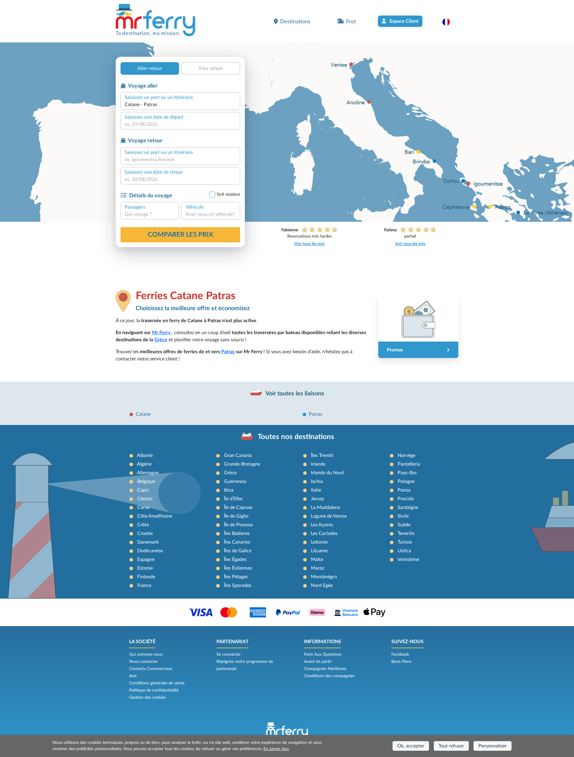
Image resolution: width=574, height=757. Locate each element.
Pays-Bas (407, 472)
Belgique (146, 481)
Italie (316, 490)
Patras (228, 351)
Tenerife (406, 533)
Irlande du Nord (327, 472)
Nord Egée (322, 585)
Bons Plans (401, 662)
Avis (133, 676)
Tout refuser (451, 746)
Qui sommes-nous (146, 654)
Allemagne (148, 472)
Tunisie (405, 542)
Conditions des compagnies (329, 676)
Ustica (404, 550)
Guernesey (235, 481)
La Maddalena (325, 507)
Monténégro (324, 576)
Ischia (317, 481)
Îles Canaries (237, 542)
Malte (317, 559)
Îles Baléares (237, 533)
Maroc (318, 568)
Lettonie (319, 542)
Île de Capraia (238, 507)
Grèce (160, 339)
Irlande (318, 464)
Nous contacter (143, 662)
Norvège (406, 455)
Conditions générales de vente (156, 683)
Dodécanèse (150, 550)
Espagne (146, 559)
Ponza (404, 490)
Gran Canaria (238, 455)
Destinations (295, 21)
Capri (143, 490)
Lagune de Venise (329, 516)
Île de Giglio (236, 516)
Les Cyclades (324, 533)
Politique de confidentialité (153, 690)
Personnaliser (492, 746)
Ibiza (228, 490)
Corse (143, 507)
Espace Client (403, 21)
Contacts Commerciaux (150, 669)
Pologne (406, 481)
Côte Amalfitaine (154, 516)
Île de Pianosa (238, 524)
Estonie (145, 568)
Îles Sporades (237, 585)
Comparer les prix (180, 234)
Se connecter (228, 654)
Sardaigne (408, 507)
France (144, 585)
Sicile (403, 516)
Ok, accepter (410, 746)
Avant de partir (318, 662)
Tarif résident (228, 194)
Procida (406, 498)
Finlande (146, 576)
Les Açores (322, 524)
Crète (143, 524)
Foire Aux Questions (322, 654)
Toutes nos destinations (296, 437)
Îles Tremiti (322, 455)
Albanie (145, 455)
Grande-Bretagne (242, 464)
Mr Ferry (162, 332)
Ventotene (408, 559)
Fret (351, 21)
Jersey (317, 498)
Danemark (148, 542)
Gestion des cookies (147, 697)
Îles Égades (235, 559)
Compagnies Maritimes (325, 669)
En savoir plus (276, 749)
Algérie (144, 464)
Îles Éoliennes (238, 568)
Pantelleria (409, 464)
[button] (449, 22)
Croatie (145, 533)
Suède (404, 524)
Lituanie (319, 550)
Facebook (400, 654)
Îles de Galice (237, 550)
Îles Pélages (236, 576)
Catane (143, 414)
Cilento (144, 498)
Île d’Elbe (233, 498)
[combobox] (180, 104)
